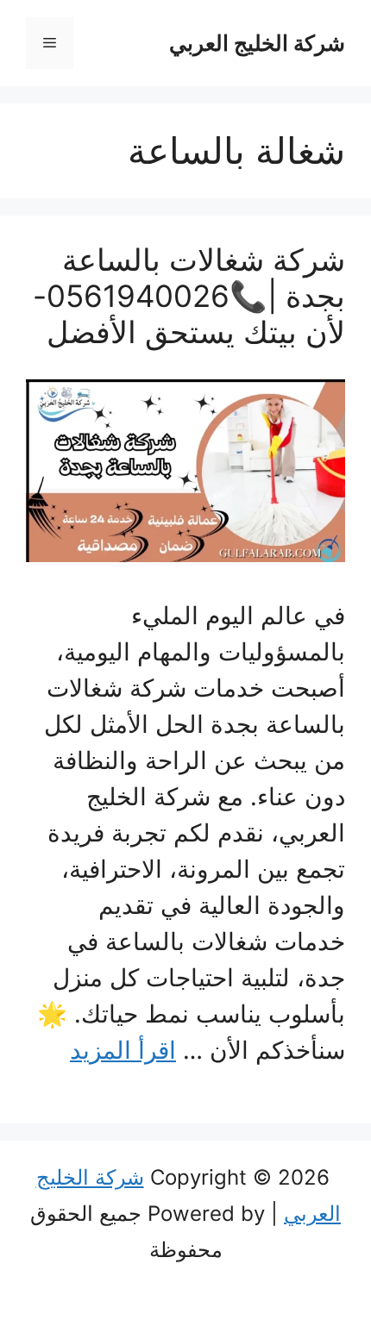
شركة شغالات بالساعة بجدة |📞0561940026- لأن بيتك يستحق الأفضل (189, 295)
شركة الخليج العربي (257, 43)
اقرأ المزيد (123, 1050)
